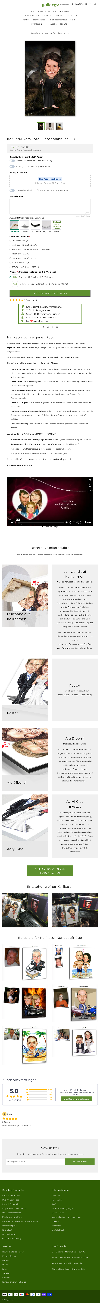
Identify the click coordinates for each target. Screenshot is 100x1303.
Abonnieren (80, 1161)
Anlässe (51, 24)
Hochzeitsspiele (58, 20)
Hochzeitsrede (8, 1234)
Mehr (73, 20)
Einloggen (65, 4)
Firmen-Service (9, 1256)
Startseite (34, 33)
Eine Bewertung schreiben (76, 1099)
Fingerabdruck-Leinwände (37, 16)
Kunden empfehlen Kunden (14, 1282)
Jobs (4, 1269)
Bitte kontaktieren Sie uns (19, 465)
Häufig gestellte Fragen (13, 1252)
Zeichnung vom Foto (12, 1217)
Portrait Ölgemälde (66, 16)
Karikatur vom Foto (39, 12)
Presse (5, 1265)
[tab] (41, 126)
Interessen (36, 24)
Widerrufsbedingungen (62, 1208)
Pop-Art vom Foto (62, 12)
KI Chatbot (7, 1230)
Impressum (57, 1200)
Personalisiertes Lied (34, 20)
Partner (5, 1260)
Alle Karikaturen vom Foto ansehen (50, 871)
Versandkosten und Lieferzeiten (66, 1217)
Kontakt (6, 1277)
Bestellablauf (58, 1230)
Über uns (56, 1195)
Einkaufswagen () (81, 4)
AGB (54, 1204)
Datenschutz (58, 1213)
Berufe (63, 24)
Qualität (55, 1221)
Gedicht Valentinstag (11, 1238)
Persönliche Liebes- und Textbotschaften (20, 1221)
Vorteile (5, 1273)
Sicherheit (56, 1225)
